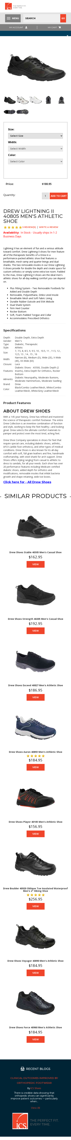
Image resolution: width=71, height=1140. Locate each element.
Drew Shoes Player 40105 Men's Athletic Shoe (35, 822)
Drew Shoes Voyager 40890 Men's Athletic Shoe (35, 961)
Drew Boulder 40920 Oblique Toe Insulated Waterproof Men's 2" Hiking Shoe (35, 889)
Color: (12, 155)
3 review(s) (29, 227)
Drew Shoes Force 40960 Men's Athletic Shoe (35, 1027)
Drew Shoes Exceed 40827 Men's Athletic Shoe (35, 685)
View (35, 564)
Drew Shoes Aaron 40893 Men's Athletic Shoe (35, 752)
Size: (11, 129)
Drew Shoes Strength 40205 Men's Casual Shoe (35, 619)
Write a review (48, 227)
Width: (12, 142)
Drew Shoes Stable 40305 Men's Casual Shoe (35, 552)
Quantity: (9, 195)
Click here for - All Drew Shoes (27, 482)
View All (35, 1107)
